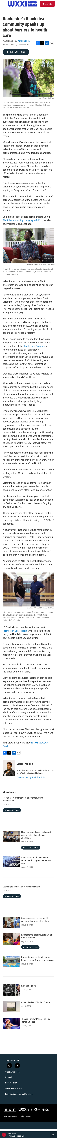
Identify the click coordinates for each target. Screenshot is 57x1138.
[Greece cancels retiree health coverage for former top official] (11, 922)
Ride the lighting (28, 986)
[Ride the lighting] (11, 990)
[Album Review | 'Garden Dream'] (11, 1006)
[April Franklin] (9, 768)
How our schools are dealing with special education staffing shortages (36, 835)
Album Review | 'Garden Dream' (35, 1002)
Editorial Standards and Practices (19, 1094)
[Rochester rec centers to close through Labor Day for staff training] (11, 961)
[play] (4, 1134)
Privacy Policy (11, 1083)
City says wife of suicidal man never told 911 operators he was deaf (36, 860)
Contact (8, 1077)
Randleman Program (34, 346)
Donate (48, 4)
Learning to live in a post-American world (21, 886)
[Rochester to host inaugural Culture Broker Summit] (11, 939)
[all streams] (53, 1134)
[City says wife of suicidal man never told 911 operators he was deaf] (11, 861)
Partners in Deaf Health (15, 630)
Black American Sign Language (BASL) (23, 220)
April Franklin (24, 41)
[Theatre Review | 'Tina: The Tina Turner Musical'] (11, 1023)
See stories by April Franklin (31, 777)
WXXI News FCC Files (14, 1089)
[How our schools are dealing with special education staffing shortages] (11, 836)
